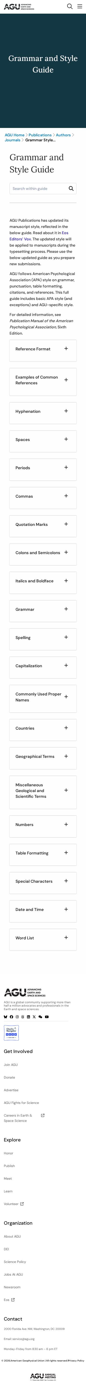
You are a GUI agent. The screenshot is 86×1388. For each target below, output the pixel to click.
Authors (63, 135)
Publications (40, 135)
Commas (24, 496)
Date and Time (30, 909)
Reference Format (33, 349)
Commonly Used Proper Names (38, 696)
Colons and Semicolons (38, 552)
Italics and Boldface (35, 581)
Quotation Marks (32, 524)
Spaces (23, 439)
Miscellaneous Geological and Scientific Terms (31, 790)
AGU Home (14, 135)
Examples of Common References (37, 380)
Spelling (23, 637)
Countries (25, 728)
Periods (23, 467)
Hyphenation (28, 411)
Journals (12, 140)
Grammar (25, 609)
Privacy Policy (76, 1360)
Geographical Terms (35, 756)
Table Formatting (32, 853)
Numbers (24, 824)
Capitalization (29, 665)
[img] (71, 188)
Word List (25, 938)
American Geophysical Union (27, 1360)
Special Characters (34, 881)
